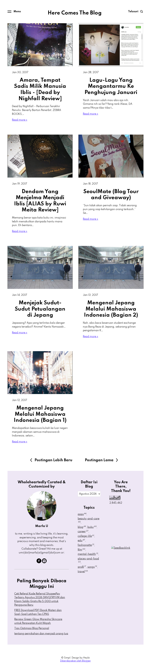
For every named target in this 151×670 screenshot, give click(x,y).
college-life (86, 536)
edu (81, 540)
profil (82, 567)
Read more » (19, 120)
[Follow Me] (44, 562)
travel (83, 571)
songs (92, 567)
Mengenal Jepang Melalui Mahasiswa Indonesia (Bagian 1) (40, 414)
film (81, 549)
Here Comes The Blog (75, 13)
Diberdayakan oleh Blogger (75, 661)
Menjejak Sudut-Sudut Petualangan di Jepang (40, 309)
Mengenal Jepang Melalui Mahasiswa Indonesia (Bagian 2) (111, 309)
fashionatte (86, 545)
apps (82, 514)
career (83, 531)
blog (82, 527)
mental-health (88, 554)
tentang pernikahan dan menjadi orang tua (41, 633)
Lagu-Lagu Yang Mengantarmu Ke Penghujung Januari (110, 86)
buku (92, 527)
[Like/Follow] (39, 562)
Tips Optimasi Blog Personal (31, 628)
